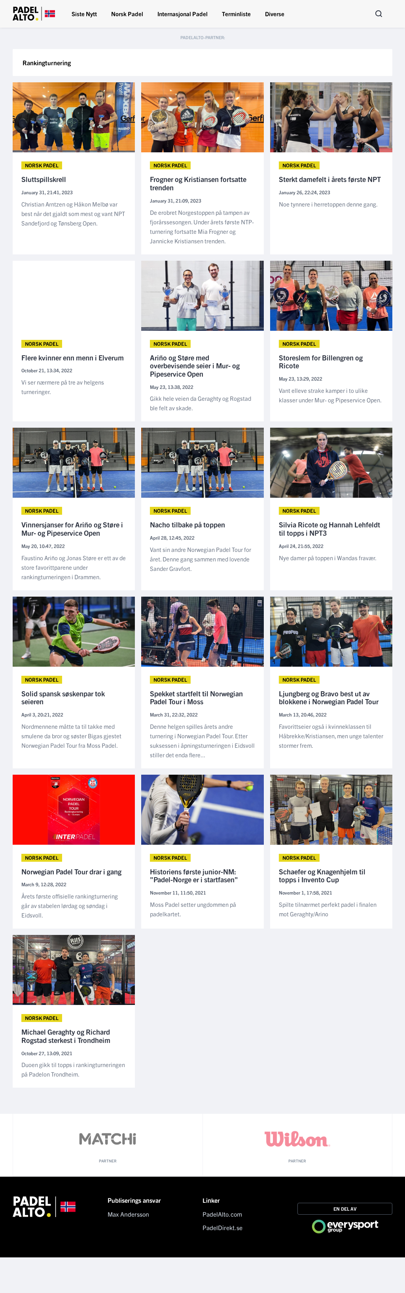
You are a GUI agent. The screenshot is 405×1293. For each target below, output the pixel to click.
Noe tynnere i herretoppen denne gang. (328, 204)
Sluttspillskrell (43, 179)
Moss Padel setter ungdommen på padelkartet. (193, 909)
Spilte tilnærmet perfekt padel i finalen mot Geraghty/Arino (328, 909)
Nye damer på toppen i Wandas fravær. (328, 557)
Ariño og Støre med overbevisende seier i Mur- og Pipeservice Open (195, 366)
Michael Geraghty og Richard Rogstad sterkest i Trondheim (65, 1036)
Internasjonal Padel (182, 13)
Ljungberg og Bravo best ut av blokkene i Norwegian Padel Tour (329, 698)
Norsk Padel (127, 13)
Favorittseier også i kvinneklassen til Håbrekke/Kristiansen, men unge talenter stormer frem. (331, 735)
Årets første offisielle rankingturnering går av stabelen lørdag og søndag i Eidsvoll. (69, 905)
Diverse (274, 13)
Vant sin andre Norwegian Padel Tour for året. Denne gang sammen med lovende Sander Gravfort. (200, 559)
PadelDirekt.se (222, 1227)
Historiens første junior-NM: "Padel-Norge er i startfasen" (194, 876)
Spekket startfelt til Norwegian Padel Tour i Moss (196, 698)
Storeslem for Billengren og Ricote (321, 362)
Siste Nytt (84, 13)
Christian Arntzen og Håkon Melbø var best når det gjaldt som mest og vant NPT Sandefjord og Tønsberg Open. (73, 213)
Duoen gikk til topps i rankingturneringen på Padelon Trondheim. (73, 1069)
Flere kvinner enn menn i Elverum (72, 358)
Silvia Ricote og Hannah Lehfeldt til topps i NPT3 (329, 529)
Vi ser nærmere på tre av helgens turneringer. (62, 386)
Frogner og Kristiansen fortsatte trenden (198, 183)
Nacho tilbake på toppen (187, 525)
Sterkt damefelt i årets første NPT (330, 179)
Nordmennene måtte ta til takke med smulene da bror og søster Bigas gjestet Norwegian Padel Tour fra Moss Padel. (71, 735)
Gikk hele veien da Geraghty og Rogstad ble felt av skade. (200, 402)
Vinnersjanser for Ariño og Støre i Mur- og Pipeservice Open (72, 529)
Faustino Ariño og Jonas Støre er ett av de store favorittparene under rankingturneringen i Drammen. (73, 567)
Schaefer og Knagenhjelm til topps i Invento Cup (322, 876)
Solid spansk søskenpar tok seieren (63, 698)
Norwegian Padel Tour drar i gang (71, 872)
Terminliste (236, 13)
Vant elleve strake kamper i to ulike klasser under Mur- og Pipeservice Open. (330, 395)
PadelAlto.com (222, 1213)
